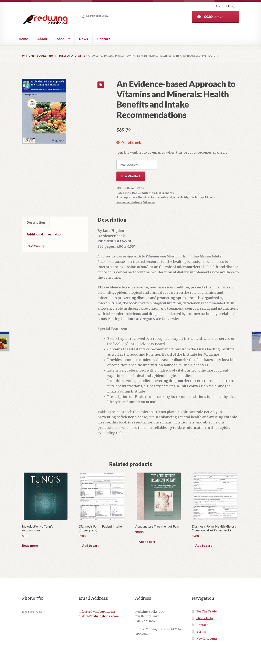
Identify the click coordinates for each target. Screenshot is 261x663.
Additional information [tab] (44, 234)
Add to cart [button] (90, 545)
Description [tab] (36, 222)
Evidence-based (161, 197)
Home (23, 39)
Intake (199, 197)
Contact (103, 39)
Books (41, 55)
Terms (201, 631)
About (42, 39)
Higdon (189, 197)
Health (178, 197)
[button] (100, 84)
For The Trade (206, 611)
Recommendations (129, 202)
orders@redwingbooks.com (99, 616)
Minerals (211, 197)
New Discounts (206, 638)
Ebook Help (204, 618)
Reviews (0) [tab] (35, 246)
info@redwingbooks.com (97, 612)
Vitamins (149, 202)
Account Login (226, 6)
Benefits (143, 197)
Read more (30, 545)
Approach (130, 197)
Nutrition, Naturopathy (67, 55)
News (83, 39)
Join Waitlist (130, 176)
